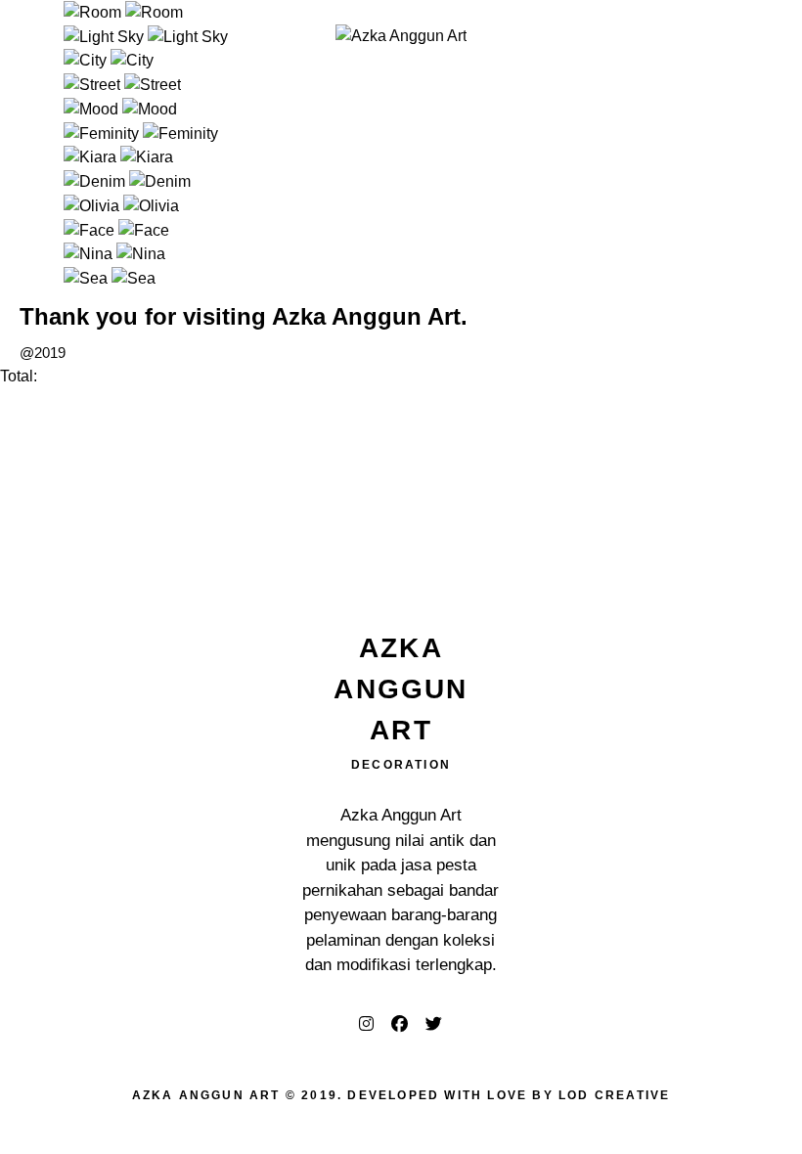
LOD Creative (614, 1095)
